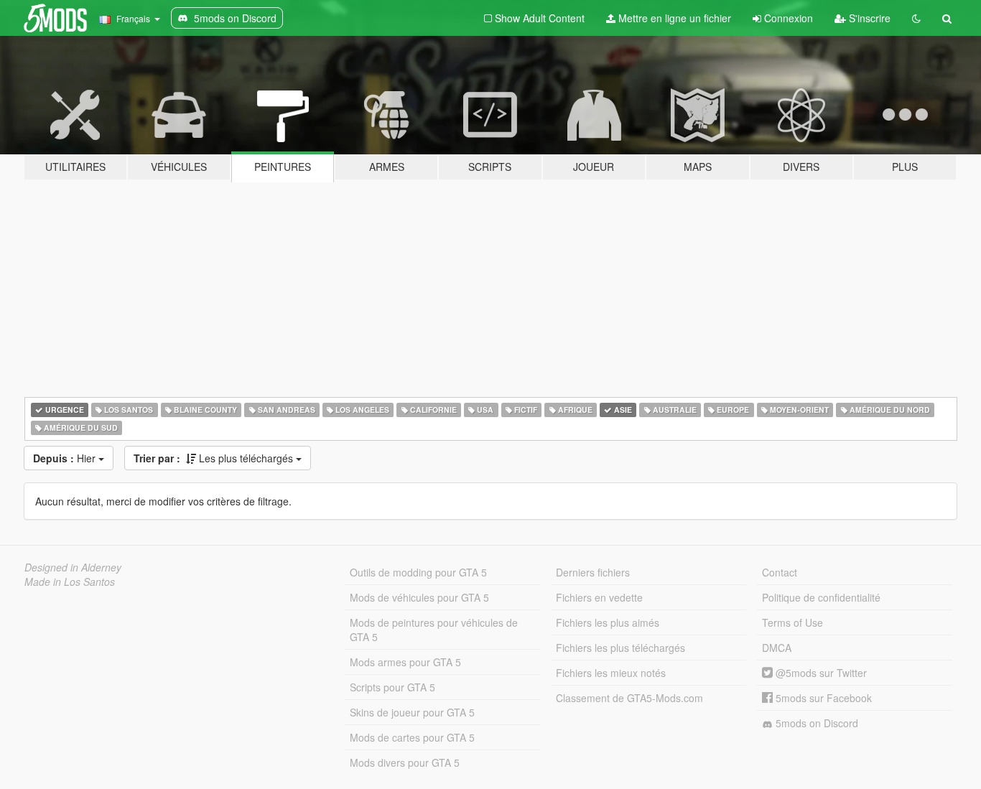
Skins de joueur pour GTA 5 (412, 712)
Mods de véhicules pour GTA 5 (419, 597)
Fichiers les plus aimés (607, 622)
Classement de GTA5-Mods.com (629, 698)
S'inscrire (868, 18)
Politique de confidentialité (821, 597)
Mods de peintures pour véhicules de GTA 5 (434, 629)
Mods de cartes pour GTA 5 (412, 737)
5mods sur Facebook (822, 698)
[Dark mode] (916, 18)
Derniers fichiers (593, 572)
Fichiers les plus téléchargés (620, 647)
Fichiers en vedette (599, 597)
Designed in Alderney (72, 567)
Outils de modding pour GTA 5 (418, 572)
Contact (779, 572)
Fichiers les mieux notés (611, 673)
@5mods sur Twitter (820, 673)
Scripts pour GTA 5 (392, 687)
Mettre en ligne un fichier (673, 18)
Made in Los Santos (69, 581)
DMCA (776, 647)
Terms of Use (792, 622)
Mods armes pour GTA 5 (405, 662)
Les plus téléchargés (215, 458)
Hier (65, 458)
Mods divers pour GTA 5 (405, 762)
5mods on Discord (815, 723)
